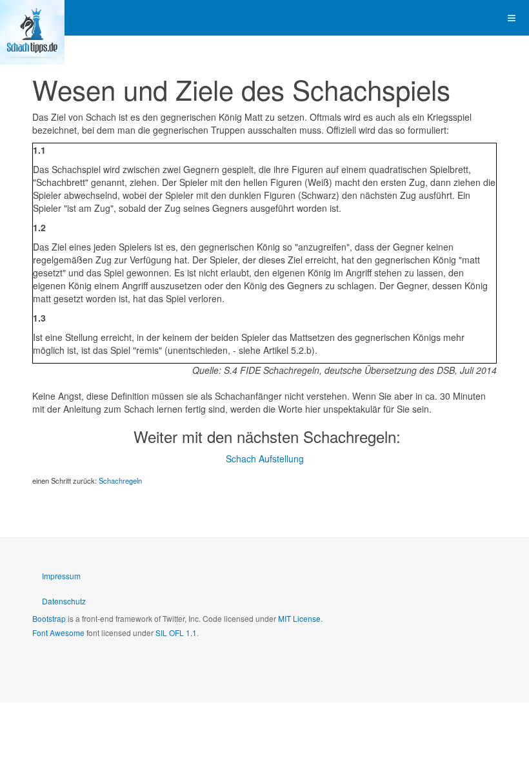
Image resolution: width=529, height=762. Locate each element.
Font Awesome (58, 632)
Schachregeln (120, 480)
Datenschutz (64, 600)
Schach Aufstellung (265, 458)
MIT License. (300, 618)
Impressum (61, 575)
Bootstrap (49, 618)
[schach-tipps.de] (32, 18)
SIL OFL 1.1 (176, 632)
